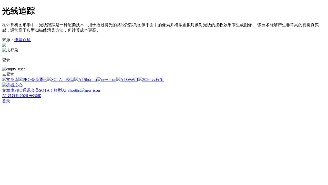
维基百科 (22, 40)
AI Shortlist (87, 79)
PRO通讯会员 (26, 90)
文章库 (12, 79)
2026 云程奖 (153, 79)
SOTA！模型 (62, 79)
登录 (6, 101)
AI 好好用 (129, 79)
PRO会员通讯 (35, 79)
